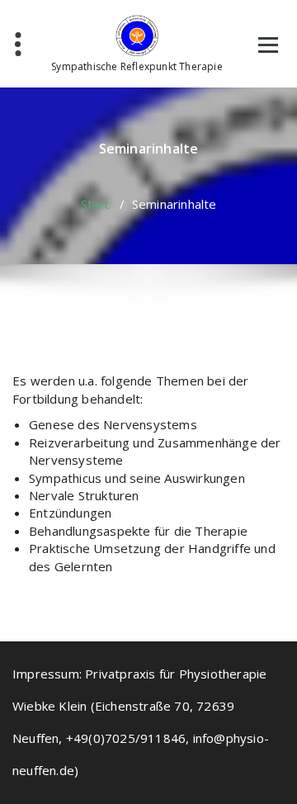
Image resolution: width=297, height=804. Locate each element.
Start (95, 204)
